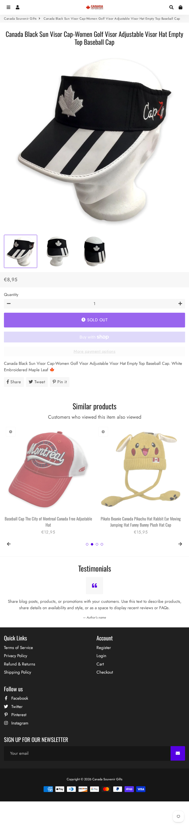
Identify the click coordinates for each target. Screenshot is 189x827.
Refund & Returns (19, 664)
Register (103, 647)
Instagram (19, 723)
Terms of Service (18, 647)
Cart (100, 664)
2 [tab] (92, 544)
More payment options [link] (94, 351)
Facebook (19, 698)
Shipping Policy (17, 672)
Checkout (104, 672)
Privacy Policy (15, 656)
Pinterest (18, 715)
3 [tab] (97, 544)
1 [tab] (87, 544)
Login (101, 656)
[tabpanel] (48, 480)
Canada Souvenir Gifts (20, 18)
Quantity (11, 294)
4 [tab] (102, 544)
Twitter (16, 706)
